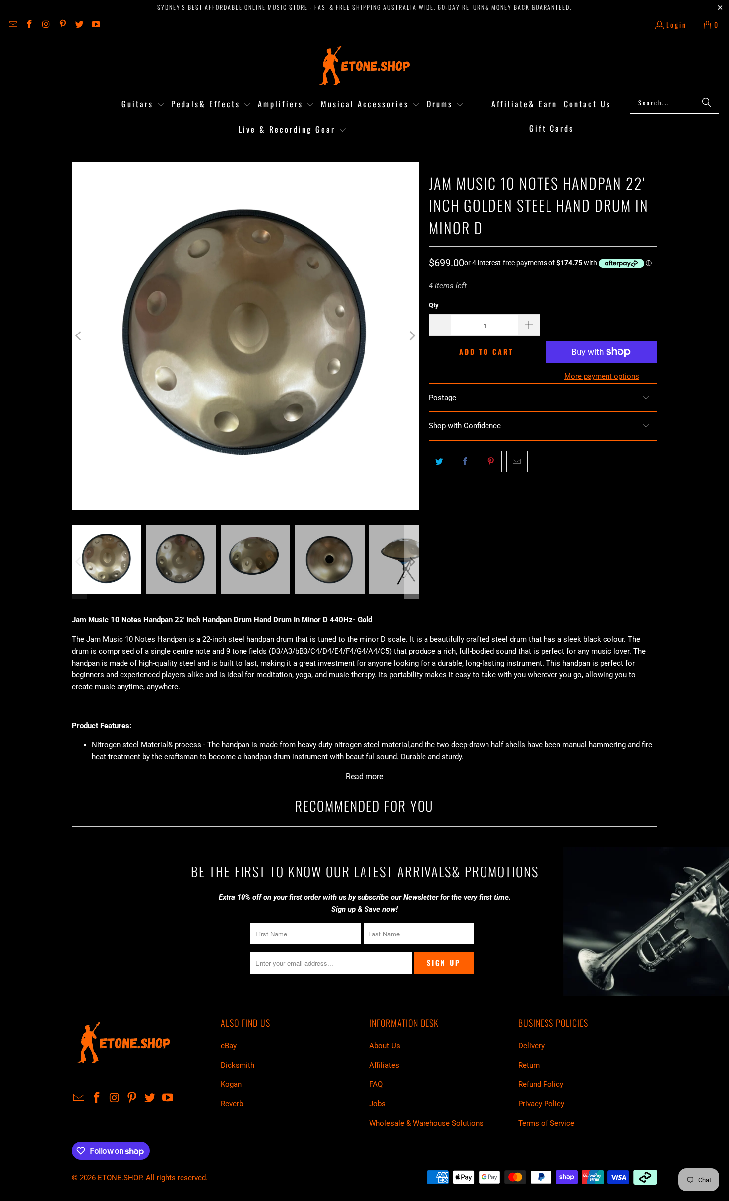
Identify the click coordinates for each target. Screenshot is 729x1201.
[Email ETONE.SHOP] (12, 24)
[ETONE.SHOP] (365, 66)
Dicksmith (237, 1065)
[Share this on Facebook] (465, 461)
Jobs (377, 1103)
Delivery (531, 1045)
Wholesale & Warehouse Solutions (426, 1123)
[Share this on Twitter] (439, 461)
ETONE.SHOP (120, 1177)
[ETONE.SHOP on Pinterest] (62, 24)
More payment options (601, 376)
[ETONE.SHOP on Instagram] (46, 24)
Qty (434, 305)
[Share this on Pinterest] (491, 461)
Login (676, 24)
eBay (229, 1045)
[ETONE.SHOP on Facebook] (29, 24)
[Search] (706, 103)
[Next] (412, 336)
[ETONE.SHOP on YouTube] (96, 24)
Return (529, 1065)
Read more (364, 776)
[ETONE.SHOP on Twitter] (79, 24)
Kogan (231, 1084)
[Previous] (79, 336)
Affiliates (384, 1065)
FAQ (376, 1084)
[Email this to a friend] (517, 461)
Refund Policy (540, 1084)
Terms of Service (546, 1123)
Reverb (232, 1103)
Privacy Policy (541, 1103)
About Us (384, 1045)
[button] (143, 104)
